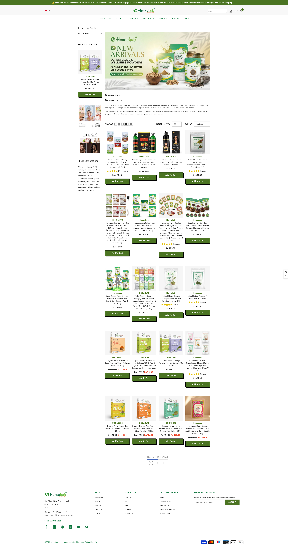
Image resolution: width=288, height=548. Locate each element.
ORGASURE (90, 76)
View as (109, 124)
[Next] (164, 463)
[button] (115, 124)
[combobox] (215, 11)
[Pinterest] (62, 527)
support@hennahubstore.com (61, 515)
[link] (90, 116)
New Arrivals (91, 28)
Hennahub (117, 156)
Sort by (188, 124)
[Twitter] (86, 527)
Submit (232, 502)
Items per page (162, 124)
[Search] (217, 11)
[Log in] (231, 11)
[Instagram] (54, 527)
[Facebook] (46, 527)
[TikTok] (70, 527)
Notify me (117, 375)
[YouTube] (78, 527)
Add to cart (90, 94)
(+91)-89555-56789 (59, 512)
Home (80, 28)
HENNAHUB (144, 156)
